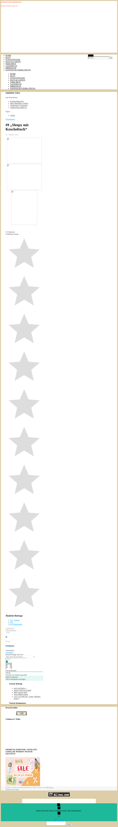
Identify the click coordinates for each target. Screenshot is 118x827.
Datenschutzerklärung (18, 70)
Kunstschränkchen (17, 101)
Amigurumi (10, 628)
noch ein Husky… (20, 688)
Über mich (11, 64)
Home (8, 55)
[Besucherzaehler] (21, 715)
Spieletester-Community (19, 105)
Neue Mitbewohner (21, 694)
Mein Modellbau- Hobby (19, 103)
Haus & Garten (13, 62)
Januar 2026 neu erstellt (22, 690)
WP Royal (49, 787)
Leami (12, 115)
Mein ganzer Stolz (20, 692)
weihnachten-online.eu (18, 108)
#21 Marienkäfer (16, 624)
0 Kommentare (11, 630)
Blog (8, 58)
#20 (11, 622)
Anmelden (9, 652)
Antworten (59, 820)
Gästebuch (11, 66)
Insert (69, 825)
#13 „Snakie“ (15, 620)
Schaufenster (13, 60)
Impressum (11, 68)
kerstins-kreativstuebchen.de (11, 2)
